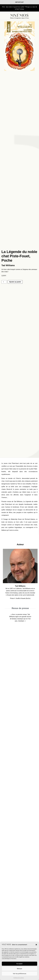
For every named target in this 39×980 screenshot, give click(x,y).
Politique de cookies (19, 977)
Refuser (19, 968)
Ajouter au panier (15, 282)
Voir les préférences (19, 973)
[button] (36, 945)
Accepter (19, 964)
